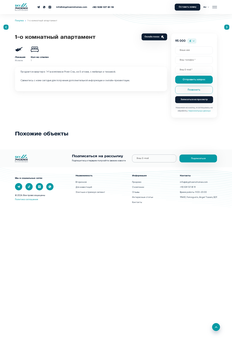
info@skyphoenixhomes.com (71, 7)
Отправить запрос (194, 79)
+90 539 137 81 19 (103, 7)
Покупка (19, 21)
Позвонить (194, 90)
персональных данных (199, 111)
